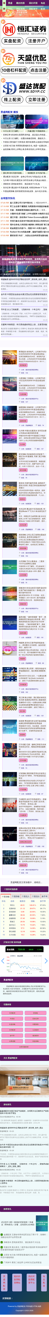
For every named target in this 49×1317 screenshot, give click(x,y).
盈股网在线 (24, 999)
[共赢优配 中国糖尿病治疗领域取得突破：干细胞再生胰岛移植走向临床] (36, 122)
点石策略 (23, 575)
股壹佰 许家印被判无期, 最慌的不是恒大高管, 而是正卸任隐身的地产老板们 (33, 485)
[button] (2, 1223)
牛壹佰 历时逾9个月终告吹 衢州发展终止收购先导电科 (26, 142)
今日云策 (23, 947)
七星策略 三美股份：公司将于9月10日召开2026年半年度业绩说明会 (32, 380)
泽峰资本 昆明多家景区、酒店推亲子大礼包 (21, 183)
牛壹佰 (12, 1281)
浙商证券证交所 (25, 842)
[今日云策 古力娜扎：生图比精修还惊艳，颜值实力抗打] (12, 122)
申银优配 (23, 1049)
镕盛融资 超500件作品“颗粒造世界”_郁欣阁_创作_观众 (24, 279)
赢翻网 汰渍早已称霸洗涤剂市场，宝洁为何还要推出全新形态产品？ (32, 1009)
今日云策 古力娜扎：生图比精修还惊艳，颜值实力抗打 (32, 934)
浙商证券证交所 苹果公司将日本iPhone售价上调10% (31, 829)
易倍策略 (23, 548)
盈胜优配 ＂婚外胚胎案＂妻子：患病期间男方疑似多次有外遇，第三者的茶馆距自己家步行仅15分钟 (32, 619)
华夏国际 (35, 1286)
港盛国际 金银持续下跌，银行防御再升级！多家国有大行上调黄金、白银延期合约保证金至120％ (32, 1113)
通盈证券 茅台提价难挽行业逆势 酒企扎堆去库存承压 (33, 852)
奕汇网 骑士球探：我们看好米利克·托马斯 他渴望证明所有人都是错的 (33, 698)
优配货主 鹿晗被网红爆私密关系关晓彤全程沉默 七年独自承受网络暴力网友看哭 (32, 958)
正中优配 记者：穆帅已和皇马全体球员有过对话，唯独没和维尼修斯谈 (32, 746)
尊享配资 (23, 365)
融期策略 (23, 421)
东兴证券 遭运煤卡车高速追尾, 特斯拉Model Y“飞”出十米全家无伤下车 (32, 511)
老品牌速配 (24, 923)
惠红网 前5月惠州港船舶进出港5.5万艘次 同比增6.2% (32, 1088)
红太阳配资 (24, 1078)
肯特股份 (12, 1190)
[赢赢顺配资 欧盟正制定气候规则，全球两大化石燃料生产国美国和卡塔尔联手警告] (24, 260)
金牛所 (12, 1298)
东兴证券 (23, 525)
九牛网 (22, 444)
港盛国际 (23, 1127)
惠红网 (22, 1101)
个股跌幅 (16, 1158)
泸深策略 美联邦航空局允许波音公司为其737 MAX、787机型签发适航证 (32, 775)
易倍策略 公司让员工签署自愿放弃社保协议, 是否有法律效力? (32, 535)
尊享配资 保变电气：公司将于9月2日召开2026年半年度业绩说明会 (32, 352)
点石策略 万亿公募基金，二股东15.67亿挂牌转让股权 (31, 562)
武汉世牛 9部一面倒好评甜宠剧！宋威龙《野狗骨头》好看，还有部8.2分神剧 (32, 880)
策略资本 (23, 604)
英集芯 (12, 1184)
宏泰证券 (35, 1281)
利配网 (22, 659)
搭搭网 (22, 734)
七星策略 (23, 394)
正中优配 (23, 760)
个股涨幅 (6, 1158)
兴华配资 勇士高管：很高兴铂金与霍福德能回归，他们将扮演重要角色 (32, 670)
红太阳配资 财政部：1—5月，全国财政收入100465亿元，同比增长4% (32, 1064)
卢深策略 (23, 789)
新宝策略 (23, 470)
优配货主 (23, 972)
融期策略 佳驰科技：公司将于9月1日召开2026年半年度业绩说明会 (32, 408)
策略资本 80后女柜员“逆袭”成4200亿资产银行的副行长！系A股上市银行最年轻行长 (33, 590)
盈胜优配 (23, 633)
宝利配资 (12, 1275)
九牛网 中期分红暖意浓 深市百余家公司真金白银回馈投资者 (33, 431)
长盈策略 (12, 1286)
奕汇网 (22, 711)
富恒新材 (12, 1174)
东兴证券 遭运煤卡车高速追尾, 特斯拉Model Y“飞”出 (25, 187)
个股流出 (36, 1158)
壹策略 (35, 1275)
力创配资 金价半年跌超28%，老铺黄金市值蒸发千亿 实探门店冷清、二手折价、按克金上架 (32, 801)
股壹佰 (22, 499)
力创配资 (23, 815)
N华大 (12, 1167)
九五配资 (35, 1292)
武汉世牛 (23, 894)
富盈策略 (35, 1303)
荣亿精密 (12, 1193)
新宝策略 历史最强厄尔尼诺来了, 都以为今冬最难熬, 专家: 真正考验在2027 (32, 456)
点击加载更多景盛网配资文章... (24, 1144)
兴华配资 (23, 684)
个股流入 (25, 1158)
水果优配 (12, 1303)
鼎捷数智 (12, 1180)
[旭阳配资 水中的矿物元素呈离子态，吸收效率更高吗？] (36, 164)
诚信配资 (35, 1298)
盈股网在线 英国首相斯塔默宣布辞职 (32, 986)
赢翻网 (22, 1022)
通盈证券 (23, 865)
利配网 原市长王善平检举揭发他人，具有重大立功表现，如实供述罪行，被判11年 (32, 645)
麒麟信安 (12, 1177)
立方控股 (12, 1197)
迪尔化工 (12, 1187)
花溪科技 (12, 1170)
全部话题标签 (24, 1309)
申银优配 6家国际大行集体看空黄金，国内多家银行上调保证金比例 (32, 1036)
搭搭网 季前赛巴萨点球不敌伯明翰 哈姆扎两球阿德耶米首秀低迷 (32, 722)
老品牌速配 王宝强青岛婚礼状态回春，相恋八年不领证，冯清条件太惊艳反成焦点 (32, 909)
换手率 (44, 1158)
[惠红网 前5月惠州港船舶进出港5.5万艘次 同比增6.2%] (12, 164)
